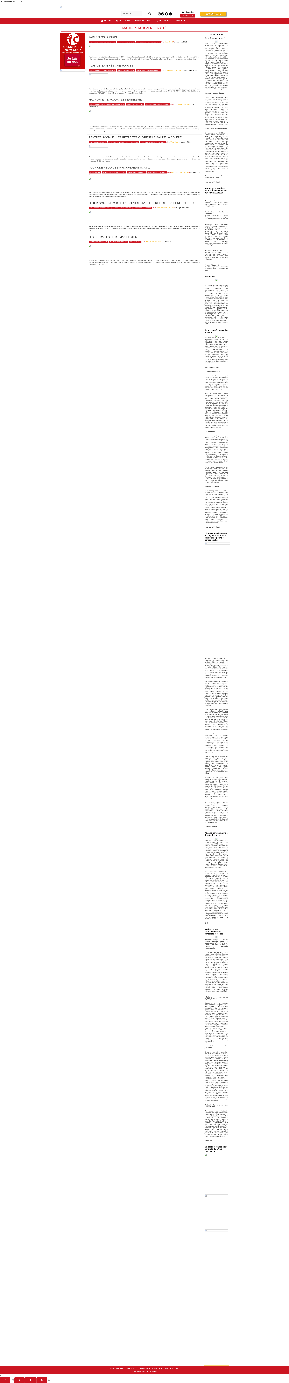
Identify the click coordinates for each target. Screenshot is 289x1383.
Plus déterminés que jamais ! (111, 65)
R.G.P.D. (175, 1368)
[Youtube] (166, 13)
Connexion (189, 12)
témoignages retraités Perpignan (153, 142)
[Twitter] (162, 13)
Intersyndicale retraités (122, 208)
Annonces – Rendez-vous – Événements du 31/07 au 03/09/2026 (216, 190)
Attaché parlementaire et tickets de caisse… (216, 834)
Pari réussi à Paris (103, 37)
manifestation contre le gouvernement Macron (107, 104)
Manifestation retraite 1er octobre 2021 (123, 142)
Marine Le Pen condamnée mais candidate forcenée (214, 931)
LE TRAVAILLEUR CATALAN (11, 1)
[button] (106, 20)
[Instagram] (170, 13)
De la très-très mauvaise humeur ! (216, 331)
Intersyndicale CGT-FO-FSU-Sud (114, 172)
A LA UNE (107, 21)
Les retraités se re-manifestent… (115, 237)
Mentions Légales (116, 1368)
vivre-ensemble (135, 241)
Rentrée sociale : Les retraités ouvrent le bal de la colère (135, 137)
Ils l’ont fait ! (211, 276)
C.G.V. (166, 1368)
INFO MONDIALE (165, 21)
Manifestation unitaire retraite (148, 42)
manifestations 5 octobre (157, 172)
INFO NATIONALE (144, 21)
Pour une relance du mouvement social (119, 167)
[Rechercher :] (131, 13)
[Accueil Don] (72, 51)
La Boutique (143, 1368)
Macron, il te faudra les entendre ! (116, 99)
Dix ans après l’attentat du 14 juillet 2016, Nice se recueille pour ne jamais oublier (216, 536)
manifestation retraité (126, 42)
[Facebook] (159, 13)
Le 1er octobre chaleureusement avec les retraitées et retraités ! (141, 203)
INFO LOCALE (124, 21)
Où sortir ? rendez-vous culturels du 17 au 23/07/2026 (216, 1149)
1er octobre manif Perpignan (100, 208)
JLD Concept (152, 1371)
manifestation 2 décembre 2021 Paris (102, 42)
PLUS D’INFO (181, 21)
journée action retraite (98, 241)
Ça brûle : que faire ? (215, 38)
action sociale (95, 172)
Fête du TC (131, 1368)
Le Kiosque (155, 1368)
